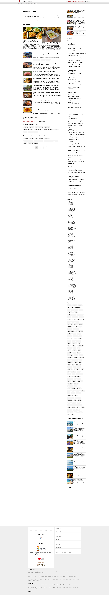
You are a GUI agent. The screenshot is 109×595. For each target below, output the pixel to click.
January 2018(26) (71, 298)
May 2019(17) (70, 279)
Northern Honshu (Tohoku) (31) (74, 169)
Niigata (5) (80, 183)
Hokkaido (75, 576)
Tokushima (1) (71, 114)
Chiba (46, 576)
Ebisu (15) (70, 134)
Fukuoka (63, 579)
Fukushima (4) (71, 174)
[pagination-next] (47, 147)
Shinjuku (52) (75, 132)
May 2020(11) (70, 267)
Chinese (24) (70, 84)
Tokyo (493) (70, 129)
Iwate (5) (80, 172)
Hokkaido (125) (71, 163)
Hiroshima (40, 579)
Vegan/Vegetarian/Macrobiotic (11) (74, 107)
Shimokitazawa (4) (71, 139)
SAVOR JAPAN (20, 3)
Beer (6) (77, 103)
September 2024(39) (72, 228)
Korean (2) (78, 96)
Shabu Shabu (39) (71, 50)
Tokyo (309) (70, 130)
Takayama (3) (75, 177)
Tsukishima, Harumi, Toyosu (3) (79, 146)
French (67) (70, 77)
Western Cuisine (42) (72, 70)
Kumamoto (74, 579)
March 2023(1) (70, 249)
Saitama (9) (74, 153)
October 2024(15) (71, 227)
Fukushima (46, 577)
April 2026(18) (70, 205)
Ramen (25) (70, 88)
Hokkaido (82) (76, 165)
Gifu (71, 577)
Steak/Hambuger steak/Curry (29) (74, 73)
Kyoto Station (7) (71, 123)
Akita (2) (83, 172)
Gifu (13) (79, 181)
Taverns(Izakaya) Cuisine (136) (74, 66)
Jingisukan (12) (77, 81)
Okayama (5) (75, 188)
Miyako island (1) (81, 161)
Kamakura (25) (71, 150)
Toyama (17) (74, 181)
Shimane (32, 579)
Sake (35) (70, 103)
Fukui (60, 577)
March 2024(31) (71, 235)
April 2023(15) (70, 248)
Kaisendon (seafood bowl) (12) (74, 64)
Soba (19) (77, 50)
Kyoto (58, 576)
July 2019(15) (70, 277)
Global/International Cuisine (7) (74, 98)
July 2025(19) (70, 216)
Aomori (29, 577)
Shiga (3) (69, 127)
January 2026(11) (71, 209)
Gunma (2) (70, 157)
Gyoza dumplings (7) (77, 84)
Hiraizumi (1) (74, 170)
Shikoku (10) (70, 113)
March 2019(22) (71, 281)
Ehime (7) (81, 114)
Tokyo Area (29, 571)
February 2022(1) (71, 254)
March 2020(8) (70, 270)
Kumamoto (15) (82, 192)
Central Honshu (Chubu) (64, 571)
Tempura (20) (70, 51)
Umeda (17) (79, 121)
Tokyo (29, 576)
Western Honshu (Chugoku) (73, 571)
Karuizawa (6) (82, 179)
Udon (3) (81, 64)
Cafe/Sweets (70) (71, 91)
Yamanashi (64, 577)
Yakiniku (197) (70, 81)
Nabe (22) (75, 48)
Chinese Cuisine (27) (72, 83)
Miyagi (35, 577)
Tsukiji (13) (74, 134)
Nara (67, 576)
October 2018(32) (71, 287)
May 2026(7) (70, 204)
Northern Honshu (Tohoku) (55, 571)
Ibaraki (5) (81, 155)
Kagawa (54, 579)
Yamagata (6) (70, 172)
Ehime (57, 579)
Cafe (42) (74, 92)
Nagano (68, 577)
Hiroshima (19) (71, 186)
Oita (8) (69, 194)
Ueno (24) (70, 136)
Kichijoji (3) (78, 139)
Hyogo (64, 576)
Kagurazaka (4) (76, 144)
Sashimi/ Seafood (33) (72, 58)
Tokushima (49, 579)
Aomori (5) (80, 170)
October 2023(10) (71, 241)
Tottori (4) (70, 188)
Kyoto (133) (75, 120)
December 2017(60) (72, 299)
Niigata (50, 577)
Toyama (53, 577)
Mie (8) (76, 125)
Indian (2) (70, 96)
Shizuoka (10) (79, 153)
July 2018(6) (70, 291)
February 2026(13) (71, 208)
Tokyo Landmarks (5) (81, 134)
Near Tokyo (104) (71, 148)
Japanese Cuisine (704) (72, 46)
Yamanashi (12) (76, 179)
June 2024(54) (70, 232)
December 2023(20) (72, 239)
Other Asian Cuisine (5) (72, 94)
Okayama (36, 579)
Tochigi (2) (76, 155)
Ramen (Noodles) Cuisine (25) (74, 87)
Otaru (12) (70, 166)
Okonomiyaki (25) (80, 48)
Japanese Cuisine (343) (72, 57)
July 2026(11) (70, 202)
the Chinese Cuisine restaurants (30, 121)
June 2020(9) (70, 266)
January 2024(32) (71, 237)
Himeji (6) (81, 123)
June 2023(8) (70, 246)
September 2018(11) (72, 289)
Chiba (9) (70, 153)
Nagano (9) (70, 177)
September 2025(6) (71, 214)
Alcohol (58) (70, 102)
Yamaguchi (45, 579)
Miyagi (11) (76, 172)
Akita (38, 577)
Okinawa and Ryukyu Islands (39, 572)
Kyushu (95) (70, 191)
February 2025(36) (71, 222)
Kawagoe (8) (79, 152)
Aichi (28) (75, 183)
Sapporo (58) (70, 165)
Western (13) (70, 71)
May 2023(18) (70, 247)
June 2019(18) (70, 278)
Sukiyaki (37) (75, 55)
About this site (69, 1)
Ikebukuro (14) (81, 136)
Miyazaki (29, 580)
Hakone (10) (83, 150)
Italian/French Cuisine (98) (73, 75)
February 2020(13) (71, 271)
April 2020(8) (70, 268)
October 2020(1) (71, 261)
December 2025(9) (71, 210)
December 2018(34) (72, 285)
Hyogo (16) (80, 125)
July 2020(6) (70, 265)
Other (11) (70, 106)
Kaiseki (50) (70, 48)
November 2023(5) (71, 240)
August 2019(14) (71, 276)
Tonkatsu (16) (77, 53)
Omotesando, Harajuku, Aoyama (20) (75, 143)
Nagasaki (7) (70, 195)
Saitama (42, 576)
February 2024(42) (71, 236)
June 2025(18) (70, 217)
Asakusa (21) (81, 132)
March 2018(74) (71, 296)
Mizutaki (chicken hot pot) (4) (73, 62)
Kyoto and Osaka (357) (72, 118)
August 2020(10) (71, 264)
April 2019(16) (70, 280)
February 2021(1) (71, 259)
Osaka (61, 576)
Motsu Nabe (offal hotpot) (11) (74, 60)
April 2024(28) (70, 234)
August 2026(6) (71, 201)
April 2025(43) (70, 220)
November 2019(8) (71, 274)
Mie (52, 576)
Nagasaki (70, 579)
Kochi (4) (69, 116)
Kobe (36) (80, 120)
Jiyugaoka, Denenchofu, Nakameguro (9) (76, 137)
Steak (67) (82, 81)
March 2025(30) (71, 221)
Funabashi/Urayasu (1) (72, 152)
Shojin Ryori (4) (71, 53)
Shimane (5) (82, 186)
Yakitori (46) (70, 55)
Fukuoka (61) (70, 192)
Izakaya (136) (70, 67)
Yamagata (41, 577)
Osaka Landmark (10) (72, 121)
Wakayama (71, 576)
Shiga (55, 576)
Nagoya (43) (70, 179)
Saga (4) (84, 194)
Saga (67, 579)
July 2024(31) (70, 230)
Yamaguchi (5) (77, 186)
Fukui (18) (70, 181)
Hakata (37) (76, 192)
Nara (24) (77, 123)
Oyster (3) (79, 57)
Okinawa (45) (70, 161)
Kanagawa (49, 576)
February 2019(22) (71, 283)
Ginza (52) (75, 130)
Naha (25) (75, 161)
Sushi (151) (81, 50)
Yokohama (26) (77, 150)
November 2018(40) (72, 286)
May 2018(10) (70, 293)
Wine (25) (74, 103)
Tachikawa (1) (70, 141)
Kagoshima (33, 580)
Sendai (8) (70, 170)
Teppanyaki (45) (77, 51)
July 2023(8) (70, 245)
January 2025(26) (71, 223)
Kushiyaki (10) (83, 53)
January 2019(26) (71, 284)
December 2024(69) (72, 224)
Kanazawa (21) (81, 177)
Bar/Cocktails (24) (71, 44)
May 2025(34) (70, 218)
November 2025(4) (71, 211)
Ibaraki (32, 576)
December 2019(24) (72, 273)
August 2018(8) (71, 290)
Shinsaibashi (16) (71, 125)
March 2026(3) (70, 207)
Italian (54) (75, 77)
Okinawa (37, 580)
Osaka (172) (70, 120)
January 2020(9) (71, 272)
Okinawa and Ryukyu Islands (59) (74, 159)
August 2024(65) (71, 229)
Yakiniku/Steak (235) (72, 79)
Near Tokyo (34, 571)
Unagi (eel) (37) (80, 58)
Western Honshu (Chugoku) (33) (74, 185)
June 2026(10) (70, 203)
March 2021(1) (70, 258)
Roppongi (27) (80, 130)
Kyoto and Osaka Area (40, 571)
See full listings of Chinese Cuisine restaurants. (34, 21)
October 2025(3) (71, 213)
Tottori (29, 579)
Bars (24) (70, 43)
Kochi (60, 579)
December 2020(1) (71, 260)
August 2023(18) (71, 243)
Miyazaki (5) (80, 194)
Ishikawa (57, 577)
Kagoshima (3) (74, 194)
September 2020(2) (71, 262)
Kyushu (32, 572)
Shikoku (29, 572)
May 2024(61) (70, 233)
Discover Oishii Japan (27, 3)
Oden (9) (81, 62)
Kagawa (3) (76, 114)
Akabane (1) (70, 144)
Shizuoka (74, 577)
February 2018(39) (71, 297)
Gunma (39, 576)
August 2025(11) (71, 215)
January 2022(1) (71, 255)
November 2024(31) (72, 226)
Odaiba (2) (70, 146)
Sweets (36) (70, 92)
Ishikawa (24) (70, 183)
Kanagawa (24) (71, 155)
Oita (78, 579)
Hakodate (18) (82, 165)
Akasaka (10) (82, 144)
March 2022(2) (70, 253)
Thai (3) (73, 96)
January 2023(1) (71, 251)
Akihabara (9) (74, 136)
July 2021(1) (70, 256)
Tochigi (35, 576)
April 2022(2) (70, 252)
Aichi (78, 577)
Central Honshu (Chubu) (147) (74, 176)
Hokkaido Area (47, 571)
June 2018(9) (70, 292)
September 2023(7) (71, 242)
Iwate (32, 577)
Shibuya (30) (70, 132)
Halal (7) (69, 100)
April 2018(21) (70, 295)
